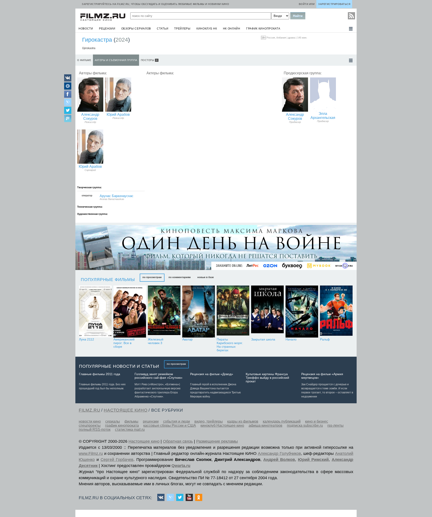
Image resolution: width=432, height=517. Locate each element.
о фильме (84, 60)
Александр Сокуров (90, 116)
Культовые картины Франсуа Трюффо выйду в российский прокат (267, 377)
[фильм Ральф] (336, 312)
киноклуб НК (206, 28)
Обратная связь (178, 441)
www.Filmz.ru (91, 453)
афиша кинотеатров (265, 425)
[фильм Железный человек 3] (164, 312)
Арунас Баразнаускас (116, 196)
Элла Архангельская (322, 116)
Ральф (325, 339)
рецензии (107, 28)
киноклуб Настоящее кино (222, 425)
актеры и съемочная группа (116, 60)
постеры (149, 60)
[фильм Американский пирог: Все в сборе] (129, 312)
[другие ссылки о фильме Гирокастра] (351, 60)
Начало (291, 339)
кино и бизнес (316, 421)
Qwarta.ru (180, 465)
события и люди (176, 421)
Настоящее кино (144, 441)
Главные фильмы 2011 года (99, 374)
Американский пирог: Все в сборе (124, 343)
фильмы (131, 421)
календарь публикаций (282, 421)
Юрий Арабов (118, 114)
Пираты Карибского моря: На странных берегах (230, 345)
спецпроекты (90, 425)
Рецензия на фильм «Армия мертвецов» (322, 375)
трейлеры (182, 28)
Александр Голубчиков (279, 453)
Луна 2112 (86, 339)
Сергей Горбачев (117, 459)
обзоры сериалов (136, 28)
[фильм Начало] (302, 312)
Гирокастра (97, 39)
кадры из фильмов (242, 421)
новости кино (90, 421)
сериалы (112, 421)
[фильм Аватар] (198, 312)
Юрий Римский (313, 459)
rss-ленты (335, 425)
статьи (162, 28)
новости (86, 28)
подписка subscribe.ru (305, 425)
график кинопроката (263, 28)
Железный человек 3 (155, 341)
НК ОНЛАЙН (231, 28)
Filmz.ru (89, 410)
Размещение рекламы (217, 441)
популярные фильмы (108, 279)
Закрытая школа (263, 339)
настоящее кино (125, 410)
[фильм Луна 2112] (95, 312)
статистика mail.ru (130, 429)
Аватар (187, 339)
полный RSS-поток (94, 429)
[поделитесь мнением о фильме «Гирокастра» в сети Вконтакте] (67, 80)
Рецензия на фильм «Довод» (211, 374)
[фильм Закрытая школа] (267, 312)
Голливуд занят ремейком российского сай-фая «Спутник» (158, 375)
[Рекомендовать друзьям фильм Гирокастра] (67, 119)
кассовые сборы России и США (169, 425)
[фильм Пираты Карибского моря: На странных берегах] (233, 312)
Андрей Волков (279, 459)
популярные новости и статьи (119, 366)
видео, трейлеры (208, 421)
